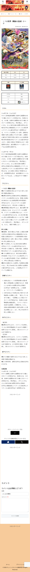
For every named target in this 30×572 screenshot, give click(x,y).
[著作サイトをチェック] (8, 442)
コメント (5, 497)
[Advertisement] (15, 411)
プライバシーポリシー (22, 564)
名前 (3, 491)
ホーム (8, 564)
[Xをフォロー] (22, 442)
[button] (26, 345)
